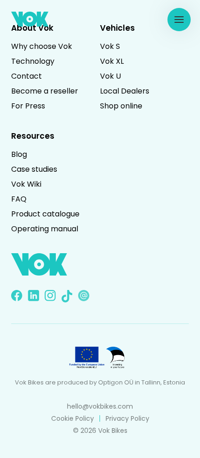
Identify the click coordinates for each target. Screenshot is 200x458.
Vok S (110, 46)
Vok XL (112, 61)
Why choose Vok (41, 46)
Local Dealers (124, 91)
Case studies (34, 169)
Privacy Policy (127, 418)
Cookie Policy (72, 418)
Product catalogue (45, 214)
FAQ (19, 199)
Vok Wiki (26, 184)
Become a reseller (44, 91)
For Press (28, 106)
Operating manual (44, 228)
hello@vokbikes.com (100, 406)
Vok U (110, 76)
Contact (26, 76)
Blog (19, 154)
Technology (32, 61)
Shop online (121, 106)
